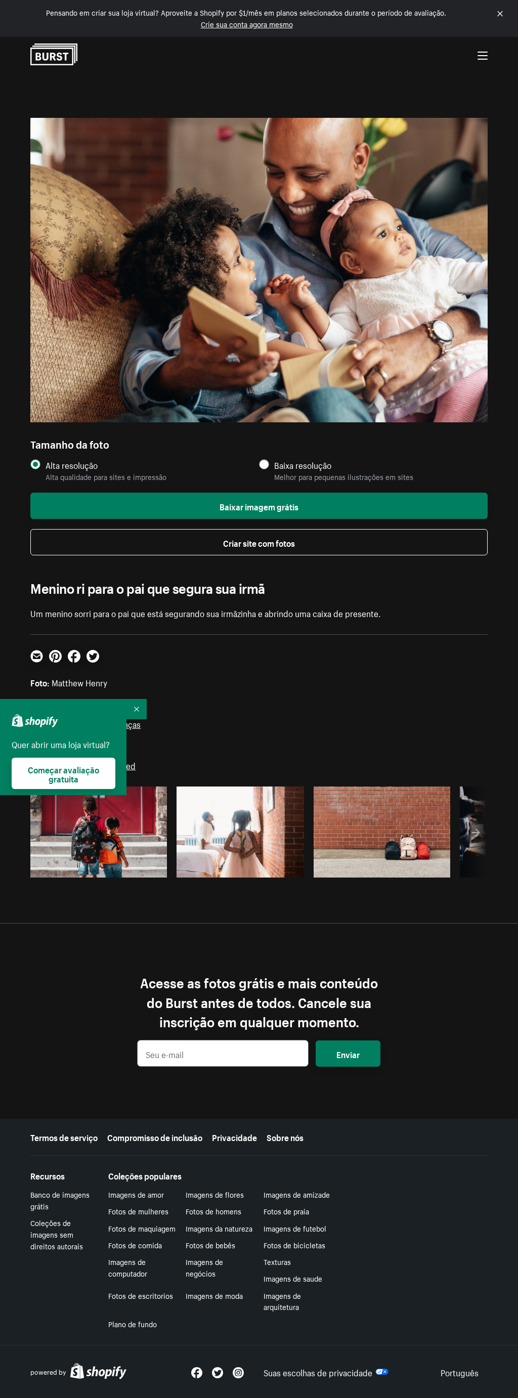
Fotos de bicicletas (294, 1244)
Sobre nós (285, 1136)
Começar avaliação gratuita (63, 773)
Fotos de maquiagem (142, 1228)
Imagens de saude (293, 1278)
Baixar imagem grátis (259, 505)
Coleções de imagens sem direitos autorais (56, 1234)
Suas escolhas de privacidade (318, 1371)
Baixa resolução (302, 465)
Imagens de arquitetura (282, 1301)
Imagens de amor (136, 1194)
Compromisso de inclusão (154, 1136)
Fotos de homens (213, 1210)
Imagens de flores (215, 1194)
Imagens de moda (214, 1295)
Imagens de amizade (297, 1194)
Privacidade (234, 1136)
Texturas (277, 1261)
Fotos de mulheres (138, 1210)
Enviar (348, 1053)
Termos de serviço (64, 1136)
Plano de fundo (132, 1323)
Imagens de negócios (204, 1267)
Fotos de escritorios (140, 1295)
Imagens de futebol (295, 1228)
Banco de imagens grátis (60, 1200)
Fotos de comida (135, 1244)
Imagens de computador (127, 1267)
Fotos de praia (286, 1210)
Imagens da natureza (219, 1228)
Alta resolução (72, 465)
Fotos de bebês (210, 1244)
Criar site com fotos (259, 542)
